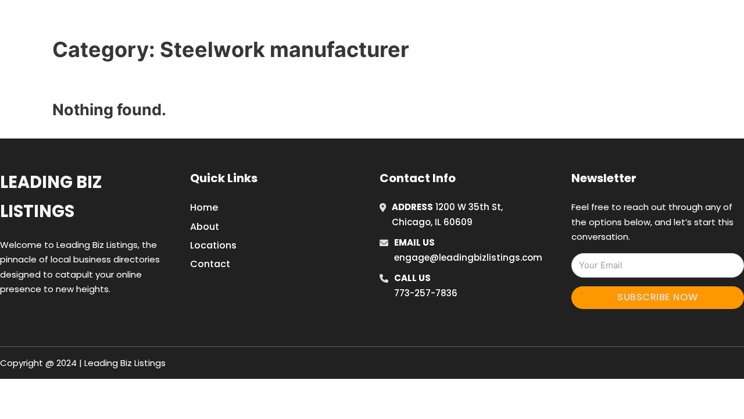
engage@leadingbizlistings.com (468, 257)
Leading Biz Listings (51, 196)
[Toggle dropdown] (656, 23)
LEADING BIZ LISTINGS (152, 22)
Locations (577, 22)
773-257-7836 (425, 293)
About (204, 226)
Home (525, 22)
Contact (210, 264)
